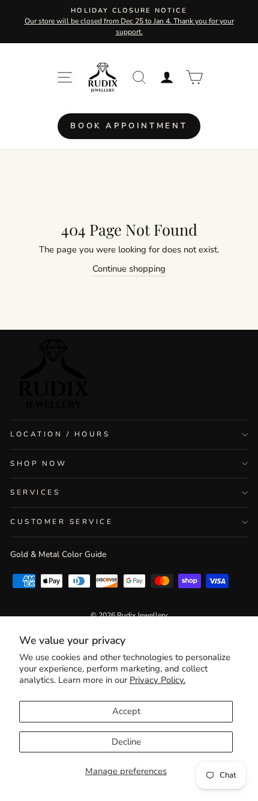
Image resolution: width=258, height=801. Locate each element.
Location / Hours (60, 434)
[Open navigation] (65, 77)
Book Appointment (129, 126)
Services (35, 492)
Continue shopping (129, 269)
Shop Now (38, 463)
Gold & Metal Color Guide (58, 554)
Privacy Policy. (157, 680)
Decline (126, 742)
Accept (126, 711)
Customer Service (61, 521)
